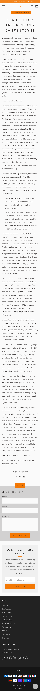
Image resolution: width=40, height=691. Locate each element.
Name (4, 497)
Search (5, 605)
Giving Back (7, 616)
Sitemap (5, 638)
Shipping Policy (8, 623)
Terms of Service (8, 631)
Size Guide (6, 612)
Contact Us (6, 609)
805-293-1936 (7, 653)
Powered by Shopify (20, 685)
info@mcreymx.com (10, 649)
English (18, 670)
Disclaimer (6, 634)
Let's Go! (19, 586)
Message (5, 516)
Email (4, 507)
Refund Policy (7, 620)
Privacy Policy (7, 627)
